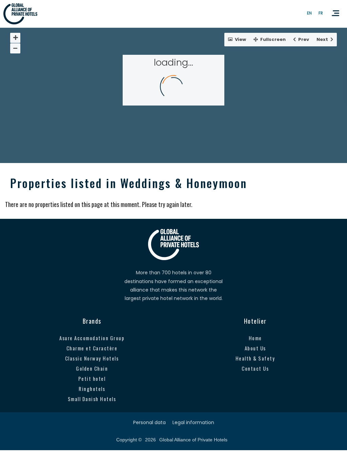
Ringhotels (92, 388)
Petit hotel (92, 378)
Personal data (149, 422)
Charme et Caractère (92, 348)
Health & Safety (255, 358)
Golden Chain (92, 368)
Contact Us (255, 368)
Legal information (193, 422)
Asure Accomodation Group (91, 337)
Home (255, 337)
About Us (255, 348)
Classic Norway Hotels (92, 358)
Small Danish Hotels (92, 398)
